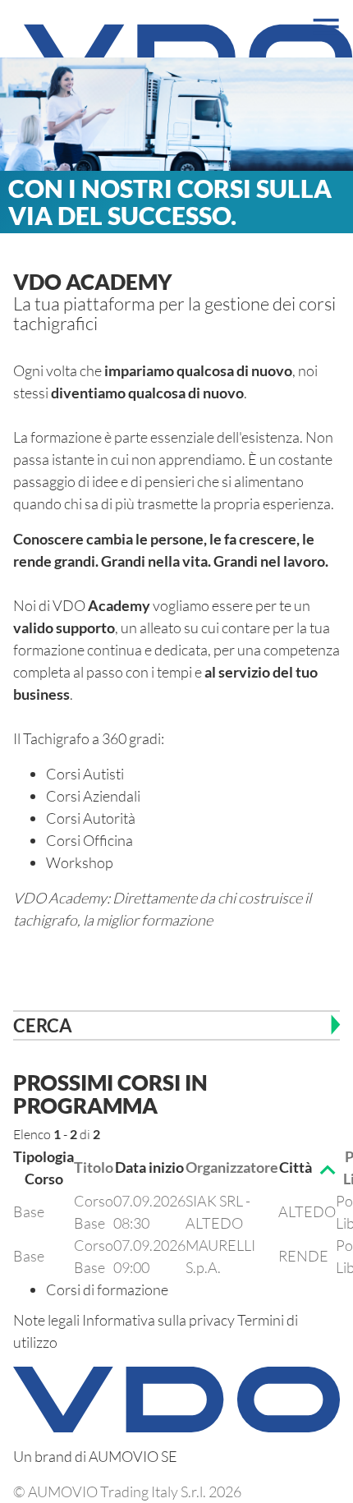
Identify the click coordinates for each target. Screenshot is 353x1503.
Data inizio (149, 1167)
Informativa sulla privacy (158, 1320)
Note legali (46, 1320)
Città (295, 1167)
